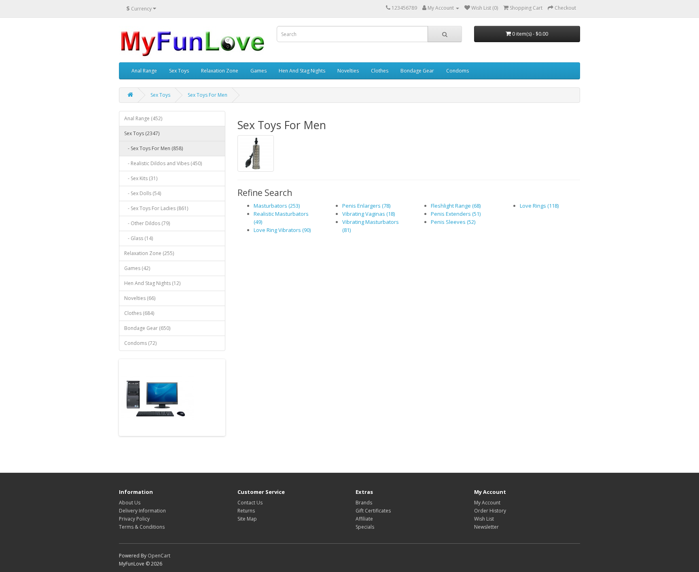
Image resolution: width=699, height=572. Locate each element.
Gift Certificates (373, 510)
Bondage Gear (417, 70)
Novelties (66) (139, 298)
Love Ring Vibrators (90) (282, 230)
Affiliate (364, 518)
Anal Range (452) (143, 118)
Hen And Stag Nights (302, 70)
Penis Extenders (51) (456, 213)
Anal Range (144, 70)
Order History (490, 510)
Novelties (348, 70)
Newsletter (486, 526)
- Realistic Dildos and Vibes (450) (163, 163)
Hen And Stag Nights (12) (152, 283)
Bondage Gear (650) (147, 328)
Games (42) (137, 268)
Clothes (379, 70)
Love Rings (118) (539, 205)
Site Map (247, 518)
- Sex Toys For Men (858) (153, 148)
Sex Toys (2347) (141, 133)
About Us (129, 502)
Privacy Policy (134, 518)
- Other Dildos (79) (147, 223)
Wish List (484, 518)
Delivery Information (142, 510)
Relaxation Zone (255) (149, 253)
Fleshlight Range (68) (456, 205)
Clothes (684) (139, 313)
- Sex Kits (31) (140, 178)
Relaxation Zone (219, 70)
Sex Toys (179, 70)
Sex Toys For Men (207, 94)
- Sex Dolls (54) (142, 193)
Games (258, 70)
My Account (487, 502)
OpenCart (159, 555)
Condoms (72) (140, 343)
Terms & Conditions (142, 526)
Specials (365, 526)
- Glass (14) (138, 238)
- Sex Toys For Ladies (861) (156, 208)
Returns (246, 510)
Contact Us (250, 502)
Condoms (457, 70)
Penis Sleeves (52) (453, 221)
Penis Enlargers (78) (366, 205)
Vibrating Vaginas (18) (368, 213)
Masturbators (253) (277, 205)
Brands (364, 502)
